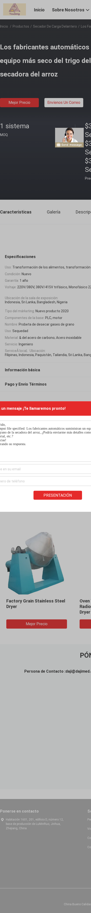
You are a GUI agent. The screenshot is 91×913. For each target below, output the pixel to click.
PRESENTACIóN (57, 495)
